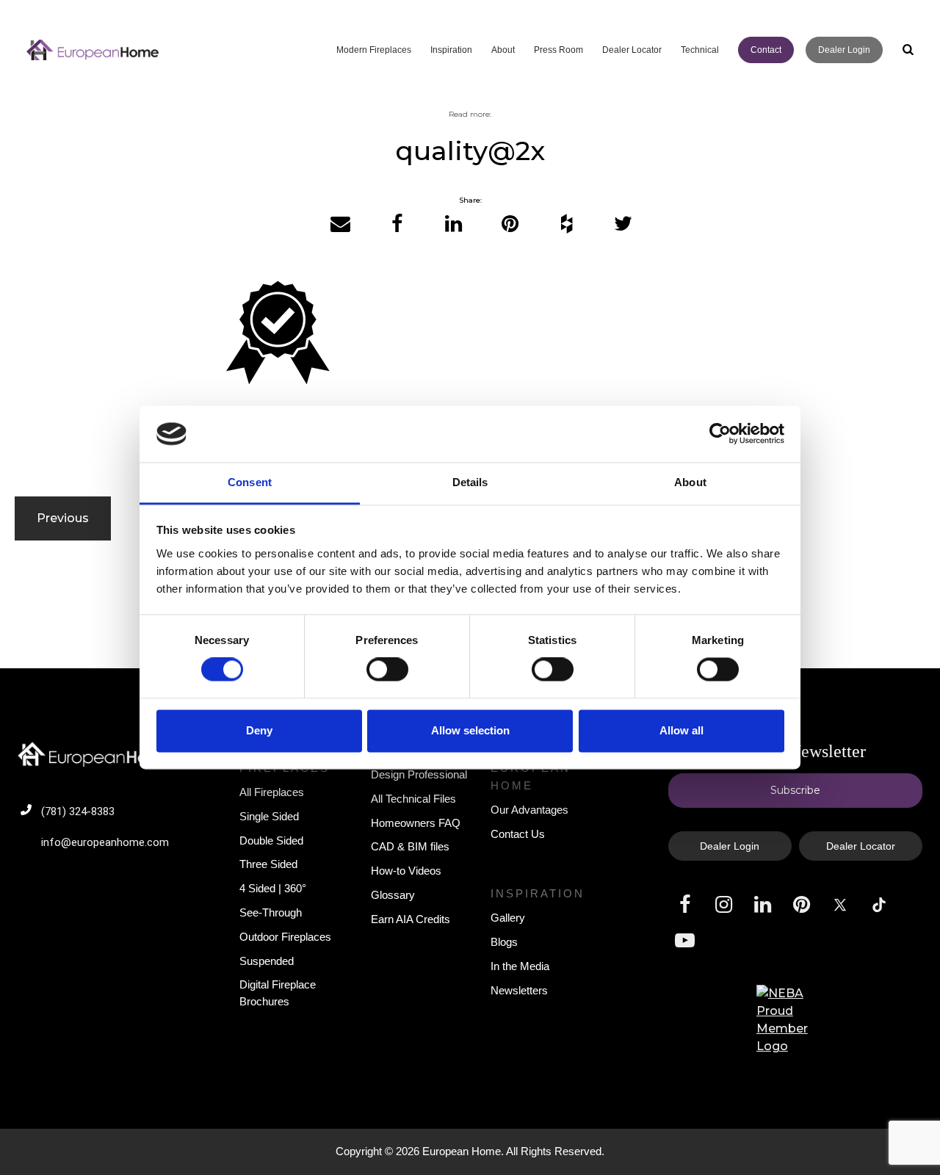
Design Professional (419, 774)
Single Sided (269, 816)
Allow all (681, 730)
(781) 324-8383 (78, 811)
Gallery (508, 917)
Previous (63, 518)
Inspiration (538, 893)
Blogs (504, 942)
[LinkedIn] (453, 224)
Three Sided (268, 864)
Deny (259, 730)
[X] (840, 904)
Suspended (266, 961)
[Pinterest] (510, 224)
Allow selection (470, 730)
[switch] (387, 670)
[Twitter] (623, 224)
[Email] (340, 224)
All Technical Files (413, 798)
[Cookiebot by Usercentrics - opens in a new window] (720, 434)
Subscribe (795, 790)
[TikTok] (879, 904)
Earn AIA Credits (410, 919)
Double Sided (271, 840)
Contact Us (518, 834)
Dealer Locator (860, 846)
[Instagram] (724, 905)
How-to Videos (406, 870)
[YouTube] (685, 941)
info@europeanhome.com (105, 842)
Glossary (393, 895)
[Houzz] (566, 224)
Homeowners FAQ (415, 823)
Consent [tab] (250, 482)
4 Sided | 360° (272, 888)
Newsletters (519, 990)
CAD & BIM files (410, 846)
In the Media (520, 966)
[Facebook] (397, 224)
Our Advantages (529, 809)
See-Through (270, 912)
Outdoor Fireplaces (285, 936)
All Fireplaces (271, 792)
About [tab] (690, 482)
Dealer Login (729, 846)
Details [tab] (470, 482)
